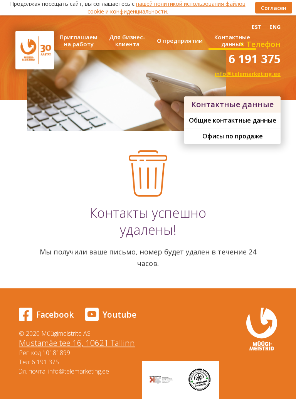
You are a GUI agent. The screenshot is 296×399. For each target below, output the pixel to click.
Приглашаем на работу (79, 40)
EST (257, 26)
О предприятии (180, 40)
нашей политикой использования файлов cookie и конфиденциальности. (166, 7)
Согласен (273, 8)
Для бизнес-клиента (127, 40)
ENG (275, 26)
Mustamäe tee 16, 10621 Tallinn (77, 342)
